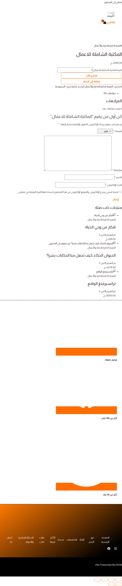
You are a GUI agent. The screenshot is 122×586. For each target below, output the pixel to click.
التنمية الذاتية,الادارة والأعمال (108, 45)
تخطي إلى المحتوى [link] (113, 2)
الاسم (118, 177)
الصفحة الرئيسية (105, 539)
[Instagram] (115, 549)
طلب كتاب (41, 539)
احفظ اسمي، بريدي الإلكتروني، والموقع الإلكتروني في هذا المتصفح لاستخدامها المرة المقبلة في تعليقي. (68, 192)
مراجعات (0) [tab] (110, 93)
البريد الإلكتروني (113, 184)
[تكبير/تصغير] (118, 579)
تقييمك (117, 131)
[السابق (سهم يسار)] (118, 584)
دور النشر (91, 539)
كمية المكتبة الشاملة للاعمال (107, 70)
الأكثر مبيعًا (52, 539)
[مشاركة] (104, 579)
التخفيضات (71, 539)
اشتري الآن (91, 75)
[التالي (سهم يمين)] (111, 584)
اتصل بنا (9, 539)
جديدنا (61, 539)
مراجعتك (117, 170)
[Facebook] (108, 549)
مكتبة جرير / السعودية (66, 86)
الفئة (82, 539)
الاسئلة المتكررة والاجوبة (26, 539)
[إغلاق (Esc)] (97, 579)
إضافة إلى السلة (91, 81)
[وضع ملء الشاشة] (111, 579)
